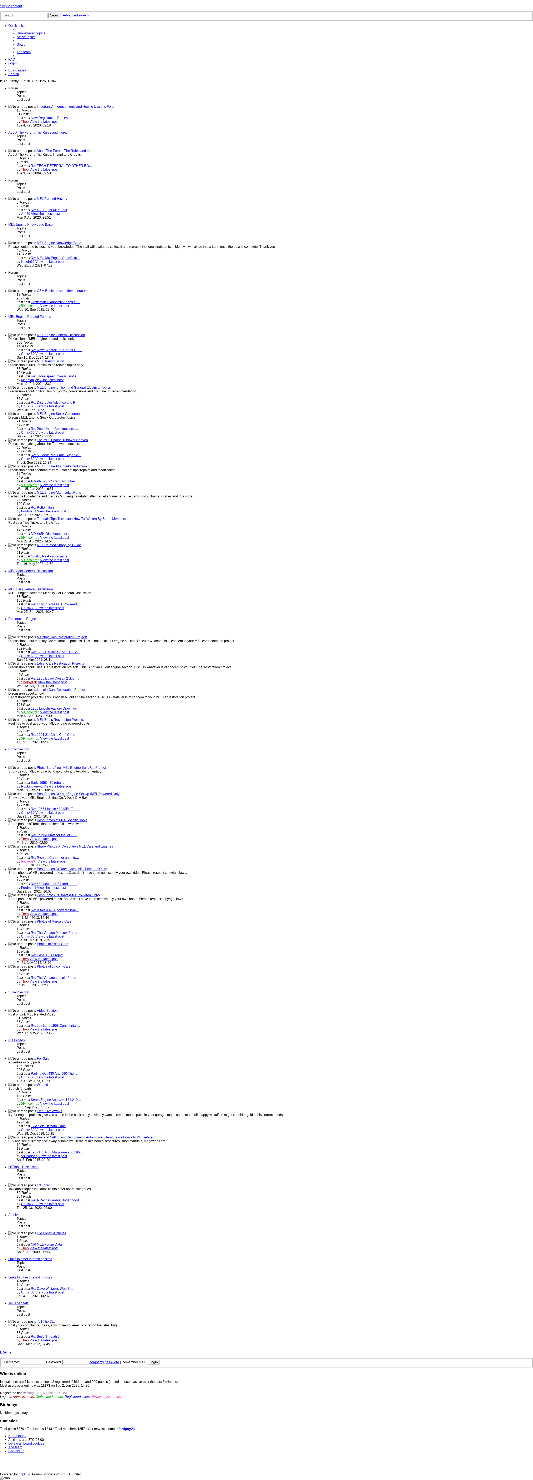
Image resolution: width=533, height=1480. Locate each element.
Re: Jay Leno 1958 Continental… (55, 1025)
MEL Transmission (50, 361)
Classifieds (16, 1040)
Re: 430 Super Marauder (49, 210)
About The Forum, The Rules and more (65, 151)
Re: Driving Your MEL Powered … (56, 604)
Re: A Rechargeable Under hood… (56, 1200)
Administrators (23, 1397)
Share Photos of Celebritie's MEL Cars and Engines (75, 846)
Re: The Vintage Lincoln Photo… (55, 977)
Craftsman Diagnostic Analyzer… (55, 302)
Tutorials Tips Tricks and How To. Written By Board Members (81, 519)
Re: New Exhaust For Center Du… (56, 350)
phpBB (24, 1474)
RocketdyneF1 (32, 786)
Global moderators (49, 1397)
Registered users (77, 1397)
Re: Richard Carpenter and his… (55, 857)
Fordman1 (28, 511)
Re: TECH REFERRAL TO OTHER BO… (61, 166)
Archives (14, 1215)
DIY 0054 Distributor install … (53, 534)
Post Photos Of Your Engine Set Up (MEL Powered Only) (79, 794)
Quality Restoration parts (49, 556)
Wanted (42, 1085)
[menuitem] (31, 33)
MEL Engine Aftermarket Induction (62, 466)
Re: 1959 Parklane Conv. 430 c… (55, 652)
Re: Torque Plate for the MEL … (54, 835)
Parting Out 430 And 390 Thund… (56, 1073)
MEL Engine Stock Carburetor (59, 414)
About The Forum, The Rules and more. (37, 132)
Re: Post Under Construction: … (54, 429)
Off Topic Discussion (23, 1167)
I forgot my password (104, 1362)
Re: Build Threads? (45, 1336)
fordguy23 (126, 1429)
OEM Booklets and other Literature (62, 291)
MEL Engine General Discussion (61, 335)
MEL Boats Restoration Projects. (61, 719)
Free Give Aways (49, 1111)
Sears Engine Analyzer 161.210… (56, 1100)
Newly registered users (108, 1397)
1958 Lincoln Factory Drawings (54, 708)
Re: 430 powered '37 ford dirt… (54, 884)
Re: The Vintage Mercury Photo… (56, 932)
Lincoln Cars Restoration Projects (61, 689)
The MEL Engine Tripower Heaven (62, 440)
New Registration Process (50, 118)
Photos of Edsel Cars (52, 944)
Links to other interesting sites (30, 1259)
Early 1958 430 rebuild (47, 782)
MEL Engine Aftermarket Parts (59, 492)
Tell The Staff (46, 1321)
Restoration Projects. (23, 619)
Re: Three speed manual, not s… (55, 376)
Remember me (133, 1362)
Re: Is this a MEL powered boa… (55, 910)
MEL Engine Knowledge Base (59, 243)
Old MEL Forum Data (46, 1244)
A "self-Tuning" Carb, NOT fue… (54, 481)
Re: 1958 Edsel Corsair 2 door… (55, 678)
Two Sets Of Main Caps (48, 1126)
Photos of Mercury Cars (54, 921)
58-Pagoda (29, 1156)
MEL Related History (52, 198)
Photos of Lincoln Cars (53, 966)
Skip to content (11, 6)
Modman (27, 380)
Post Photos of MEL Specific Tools (62, 820)
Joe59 (25, 213)
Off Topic (43, 1185)
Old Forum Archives (51, 1233)
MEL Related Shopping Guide (59, 545)
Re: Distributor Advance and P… (55, 402)
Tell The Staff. (18, 1303)
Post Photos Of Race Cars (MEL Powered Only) (72, 869)
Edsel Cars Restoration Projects (60, 663)
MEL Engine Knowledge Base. (31, 224)
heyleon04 (29, 861)
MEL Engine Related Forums (29, 316)
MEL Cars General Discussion (30, 571)
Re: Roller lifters (43, 507)
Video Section (18, 992)
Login (5, 1352)
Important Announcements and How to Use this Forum (76, 106)
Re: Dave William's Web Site (52, 1288)
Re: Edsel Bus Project (47, 955)
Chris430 (28, 354)
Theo (25, 121)
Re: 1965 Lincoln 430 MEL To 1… (55, 809)
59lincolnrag (30, 306)
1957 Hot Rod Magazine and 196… (57, 1152)
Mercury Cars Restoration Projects (62, 637)
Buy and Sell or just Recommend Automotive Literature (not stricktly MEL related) (96, 1137)
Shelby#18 (29, 682)
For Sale (43, 1058)
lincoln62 (28, 261)
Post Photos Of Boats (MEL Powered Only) (68, 895)
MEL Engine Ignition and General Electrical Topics (74, 387)
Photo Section (18, 749)
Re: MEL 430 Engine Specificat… (55, 258)
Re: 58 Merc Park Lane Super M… (56, 455)
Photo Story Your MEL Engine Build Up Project (71, 767)
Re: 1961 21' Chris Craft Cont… (54, 734)
